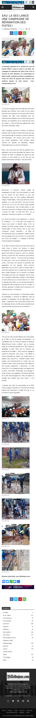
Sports (5, 654)
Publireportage (11, 11)
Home (3, 11)
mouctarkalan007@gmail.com (21, 696)
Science (5, 649)
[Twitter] (13, 701)
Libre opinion (7, 632)
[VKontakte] (23, 701)
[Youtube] (28, 701)
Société (5, 652)
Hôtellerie (6, 629)
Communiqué (7, 621)
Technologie (6, 657)
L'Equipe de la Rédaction (10, 29)
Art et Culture (7, 615)
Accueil (4, 710)
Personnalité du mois (9, 638)
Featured (5, 626)
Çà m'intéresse (7, 618)
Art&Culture (29, 710)
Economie (6, 624)
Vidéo (4, 660)
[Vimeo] (18, 701)
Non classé (6, 635)
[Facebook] (8, 701)
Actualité (5, 612)
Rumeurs (5, 646)
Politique (5, 640)
